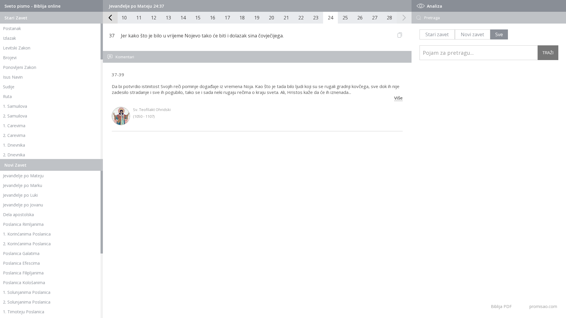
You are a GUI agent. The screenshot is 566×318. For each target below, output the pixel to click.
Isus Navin (13, 77)
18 (242, 17)
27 (374, 17)
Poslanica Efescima (21, 263)
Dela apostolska (18, 214)
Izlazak (9, 38)
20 (271, 17)
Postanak (12, 28)
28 (389, 17)
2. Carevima (14, 135)
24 (330, 17)
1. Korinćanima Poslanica (27, 234)
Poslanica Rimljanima (23, 224)
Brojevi (10, 57)
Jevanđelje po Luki (20, 195)
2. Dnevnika (14, 155)
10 (124, 17)
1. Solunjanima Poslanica (26, 292)
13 (168, 17)
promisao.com (543, 306)
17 (227, 17)
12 (153, 17)
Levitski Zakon (16, 48)
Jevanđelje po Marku (22, 185)
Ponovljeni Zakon (19, 67)
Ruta (7, 96)
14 (183, 17)
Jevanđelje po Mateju (23, 175)
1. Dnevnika (14, 145)
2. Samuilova (15, 116)
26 (360, 17)
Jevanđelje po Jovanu (23, 205)
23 (315, 17)
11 (139, 17)
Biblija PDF (501, 306)
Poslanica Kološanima (24, 282)
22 (301, 17)
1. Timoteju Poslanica (23, 311)
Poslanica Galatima (21, 253)
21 (286, 17)
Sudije (8, 87)
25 (345, 17)
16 (212, 17)
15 (197, 17)
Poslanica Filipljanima (23, 273)
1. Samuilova (15, 106)
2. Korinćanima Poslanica (27, 243)
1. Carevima (14, 125)
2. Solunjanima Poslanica (26, 302)
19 (256, 17)
